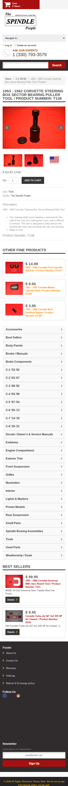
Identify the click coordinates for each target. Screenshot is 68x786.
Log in (8, 45)
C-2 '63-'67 (13, 377)
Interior (10, 490)
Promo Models (15, 506)
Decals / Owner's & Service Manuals (29, 434)
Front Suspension (18, 466)
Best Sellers (14, 337)
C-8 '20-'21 (13, 426)
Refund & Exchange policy (20, 683)
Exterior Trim (14, 458)
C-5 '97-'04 (13, 402)
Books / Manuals (17, 353)
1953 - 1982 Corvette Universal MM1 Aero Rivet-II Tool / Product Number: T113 (43, 583)
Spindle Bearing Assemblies (24, 531)
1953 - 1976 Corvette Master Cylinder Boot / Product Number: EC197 (43, 290)
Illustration (13, 482)
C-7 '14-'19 (13, 418)
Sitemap (10, 675)
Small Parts (13, 523)
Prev (7, 128)
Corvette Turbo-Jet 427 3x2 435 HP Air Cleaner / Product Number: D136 (43, 619)
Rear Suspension (17, 515)
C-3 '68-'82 (13, 385)
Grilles (10, 474)
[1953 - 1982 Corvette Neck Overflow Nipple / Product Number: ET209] (14, 309)
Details (11, 599)
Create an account (26, 45)
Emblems (12, 442)
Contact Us (12, 660)
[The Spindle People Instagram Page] (22, 695)
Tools (11, 191)
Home (8, 79)
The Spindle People (21, 195)
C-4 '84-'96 (13, 393)
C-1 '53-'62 (21, 79)
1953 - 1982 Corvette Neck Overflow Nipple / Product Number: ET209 (39, 312)
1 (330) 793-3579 (30, 54)
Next (61, 128)
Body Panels (14, 345)
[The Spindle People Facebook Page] (9, 695)
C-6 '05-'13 (13, 410)
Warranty (11, 668)
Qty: (5, 180)
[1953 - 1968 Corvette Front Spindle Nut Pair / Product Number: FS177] (14, 267)
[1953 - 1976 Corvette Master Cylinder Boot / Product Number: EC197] (14, 288)
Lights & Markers (17, 498)
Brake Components (19, 361)
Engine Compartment (20, 450)
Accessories (14, 329)
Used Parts (13, 547)
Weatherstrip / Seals (19, 555)
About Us (11, 653)
